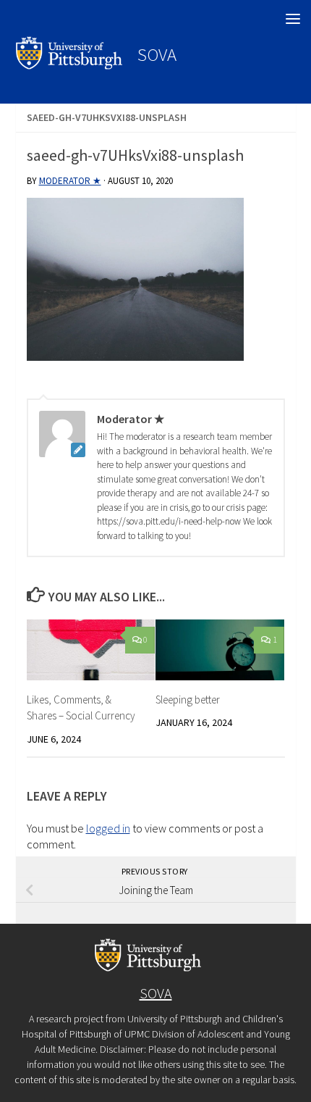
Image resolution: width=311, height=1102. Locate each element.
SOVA (156, 54)
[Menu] (293, 18)
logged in (108, 828)
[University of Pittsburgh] (69, 65)
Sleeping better (188, 699)
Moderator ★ (70, 181)
